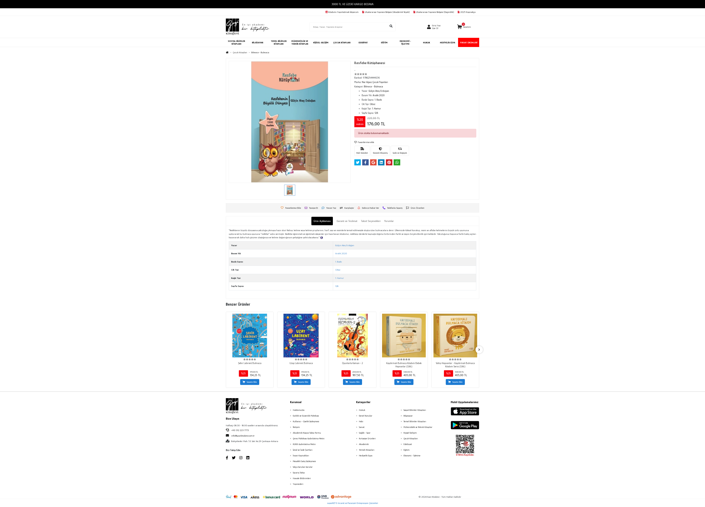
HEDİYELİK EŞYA (447, 42)
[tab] (322, 221)
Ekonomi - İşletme (412, 455)
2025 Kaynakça (468, 12)
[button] (464, 26)
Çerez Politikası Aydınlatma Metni (308, 438)
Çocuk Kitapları (411, 438)
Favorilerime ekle (365, 142)
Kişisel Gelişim (410, 432)
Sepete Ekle (252, 382)
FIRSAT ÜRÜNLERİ (468, 42)
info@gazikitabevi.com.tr (243, 435)
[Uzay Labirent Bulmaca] (301, 335)
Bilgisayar (408, 415)
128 (336, 286)
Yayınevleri (298, 484)
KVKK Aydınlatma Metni (304, 444)
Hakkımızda (298, 410)
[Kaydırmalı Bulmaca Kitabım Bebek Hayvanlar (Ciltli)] (404, 335)
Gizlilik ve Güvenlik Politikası (306, 415)
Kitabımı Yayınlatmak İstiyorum (343, 12)
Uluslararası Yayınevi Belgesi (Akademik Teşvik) (387, 12)
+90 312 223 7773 (240, 430)
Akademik (364, 444)
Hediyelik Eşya (365, 455)
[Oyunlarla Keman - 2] (352, 335)
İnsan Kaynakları (301, 455)
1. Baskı (338, 261)
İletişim (296, 427)
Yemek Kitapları (366, 449)
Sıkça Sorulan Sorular (303, 467)
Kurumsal (295, 402)
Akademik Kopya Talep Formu (307, 432)
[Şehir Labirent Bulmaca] (250, 335)
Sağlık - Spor (364, 432)
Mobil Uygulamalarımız (464, 402)
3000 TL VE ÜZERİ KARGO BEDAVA (352, 4)
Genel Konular (365, 415)
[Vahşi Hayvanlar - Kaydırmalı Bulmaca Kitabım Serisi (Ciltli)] (455, 335)
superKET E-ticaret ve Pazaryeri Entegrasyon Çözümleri (352, 503)
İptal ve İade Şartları (302, 449)
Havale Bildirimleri (302, 478)
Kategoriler (363, 402)
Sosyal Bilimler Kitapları (415, 410)
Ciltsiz (337, 269)
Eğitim (407, 449)
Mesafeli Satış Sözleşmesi (304, 461)
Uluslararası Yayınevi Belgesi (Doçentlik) (435, 12)
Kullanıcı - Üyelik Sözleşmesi (306, 421)
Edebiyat (408, 444)
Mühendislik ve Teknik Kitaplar (418, 427)
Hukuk (362, 410)
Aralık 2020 (341, 253)
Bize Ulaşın (232, 418)
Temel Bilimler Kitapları (415, 421)
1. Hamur (339, 278)
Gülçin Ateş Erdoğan (344, 245)
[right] (479, 350)
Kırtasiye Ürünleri (367, 438)
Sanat (361, 427)
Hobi (361, 421)
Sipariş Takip (299, 472)
